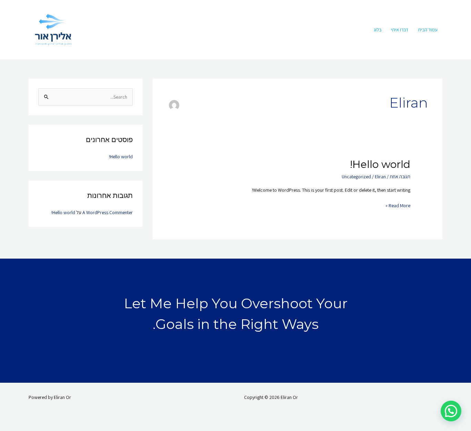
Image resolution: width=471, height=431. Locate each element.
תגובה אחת (400, 176)
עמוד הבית (428, 30)
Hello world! (380, 164)
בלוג (377, 30)
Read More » (397, 205)
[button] (451, 411)
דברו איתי (399, 30)
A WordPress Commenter (107, 212)
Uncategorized (356, 176)
